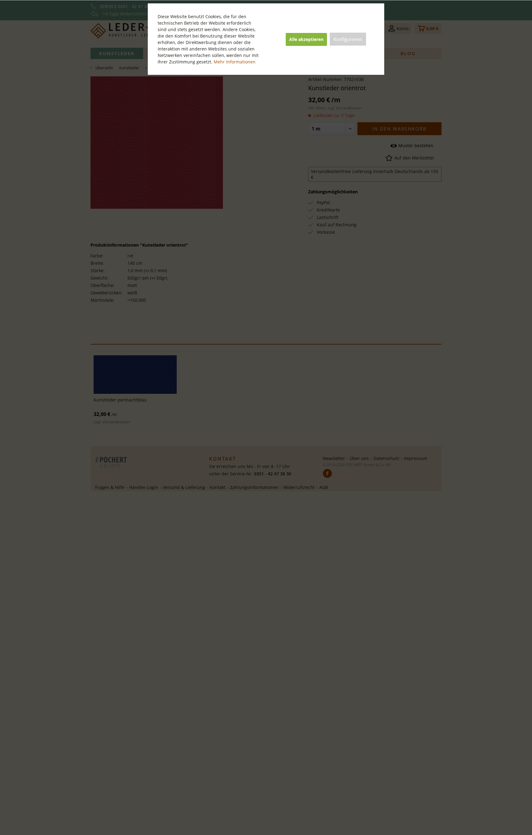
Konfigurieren (347, 39)
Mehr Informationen (235, 62)
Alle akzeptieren (306, 39)
